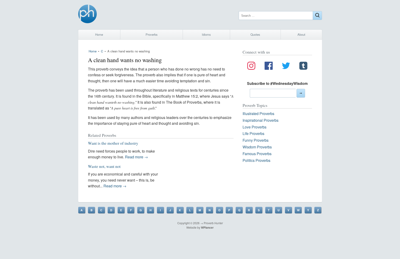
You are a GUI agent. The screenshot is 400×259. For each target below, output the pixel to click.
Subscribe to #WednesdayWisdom (277, 83)
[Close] (317, 15)
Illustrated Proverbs (258, 113)
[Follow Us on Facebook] (269, 66)
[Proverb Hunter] (87, 15)
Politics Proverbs (256, 160)
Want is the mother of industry (113, 143)
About (301, 34)
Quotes (255, 34)
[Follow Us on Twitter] (286, 66)
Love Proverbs (254, 127)
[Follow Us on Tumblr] (303, 66)
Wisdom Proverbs (257, 147)
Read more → (136, 157)
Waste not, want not (104, 166)
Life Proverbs (253, 133)
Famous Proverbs (257, 153)
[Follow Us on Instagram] (251, 66)
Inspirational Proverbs (260, 120)
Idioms (206, 34)
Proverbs (152, 34)
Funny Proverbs (256, 140)
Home (99, 34)
